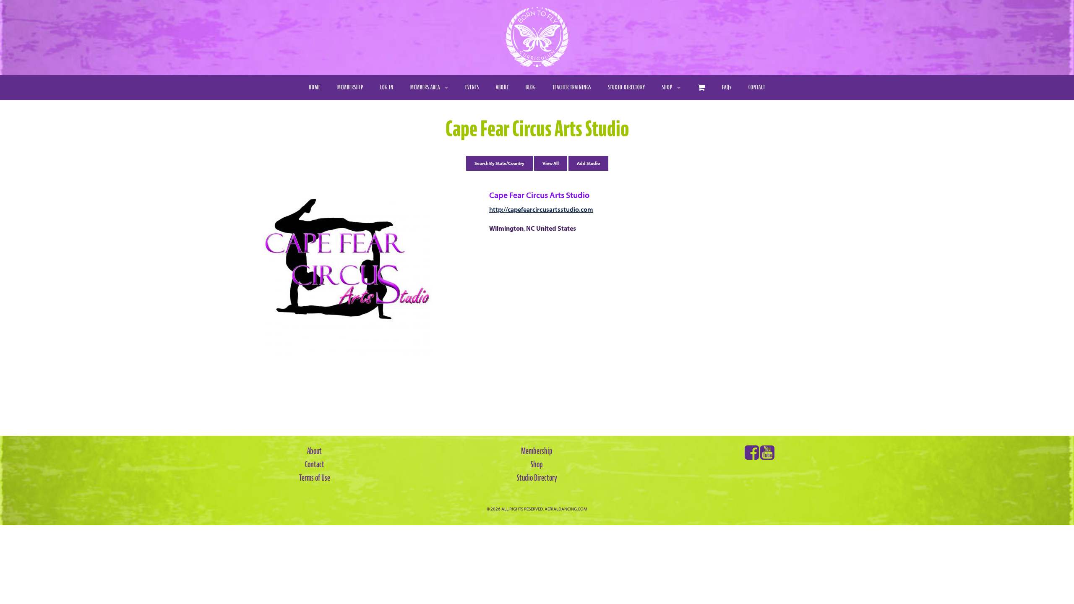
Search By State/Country (499, 163)
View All (550, 163)
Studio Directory (626, 87)
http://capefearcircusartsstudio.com (541, 209)
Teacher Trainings (572, 87)
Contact (756, 87)
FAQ (727, 87)
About (502, 87)
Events (472, 87)
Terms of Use (314, 478)
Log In (387, 87)
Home (315, 87)
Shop (667, 87)
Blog (531, 87)
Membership (350, 87)
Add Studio (588, 163)
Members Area (425, 87)
